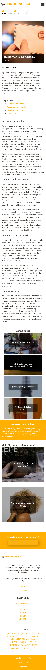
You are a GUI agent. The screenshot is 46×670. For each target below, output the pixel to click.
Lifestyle (17, 13)
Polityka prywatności (23, 658)
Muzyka (23, 609)
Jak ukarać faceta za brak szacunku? (23, 464)
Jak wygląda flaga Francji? (23, 387)
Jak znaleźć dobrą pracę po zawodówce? (23, 343)
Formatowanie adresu (16, 103)
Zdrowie (23, 619)
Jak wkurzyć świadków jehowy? (23, 408)
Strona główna (7, 13)
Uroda (23, 613)
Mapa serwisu (23, 662)
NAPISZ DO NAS (23, 542)
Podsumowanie (13, 113)
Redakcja (23, 586)
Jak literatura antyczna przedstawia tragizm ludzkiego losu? (23, 365)
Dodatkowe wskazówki (16, 110)
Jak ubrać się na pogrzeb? (23, 648)
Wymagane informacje (16, 107)
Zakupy (23, 616)
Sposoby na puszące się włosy (23, 504)
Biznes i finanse (23, 603)
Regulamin (23, 667)
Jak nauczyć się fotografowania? (23, 634)
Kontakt (23, 590)
